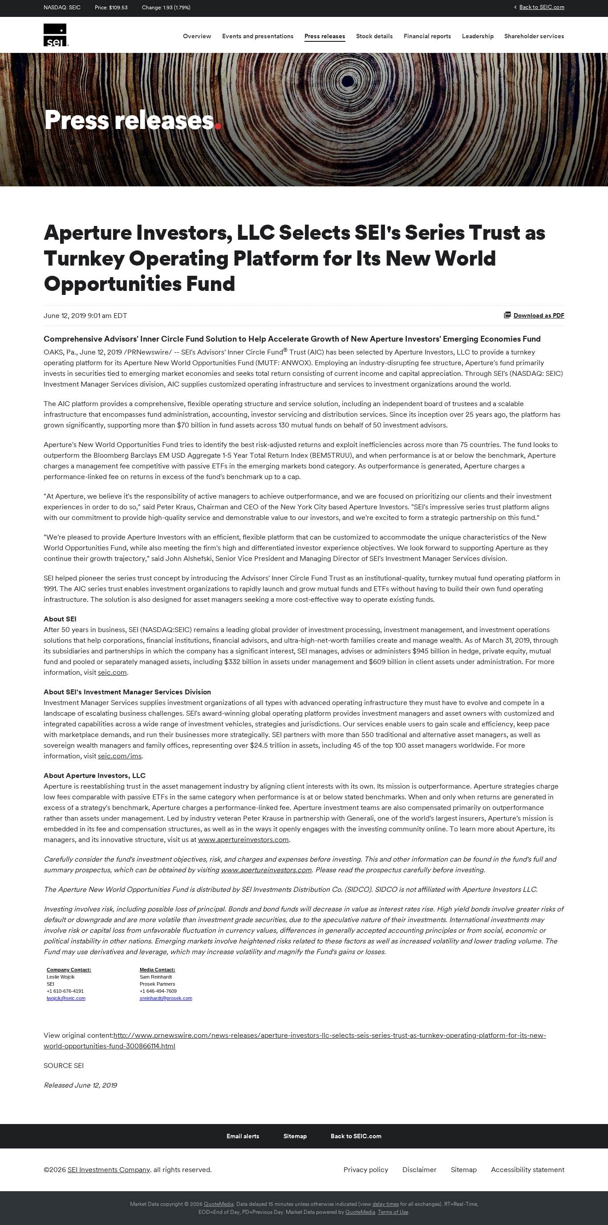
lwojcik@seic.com (66, 998)
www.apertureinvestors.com (243, 839)
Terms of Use (393, 1212)
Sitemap (295, 1136)
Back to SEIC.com (541, 7)
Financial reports (427, 36)
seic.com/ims (120, 756)
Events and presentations (258, 36)
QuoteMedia (219, 1204)
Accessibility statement (527, 1169)
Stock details (374, 36)
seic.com (112, 672)
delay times (386, 1204)
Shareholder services (534, 36)
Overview (197, 36)
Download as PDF (539, 315)
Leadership (478, 36)
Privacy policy (366, 1169)
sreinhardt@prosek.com (166, 998)
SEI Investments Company (109, 1169)
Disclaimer (419, 1169)
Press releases (324, 36)
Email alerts (243, 1136)
